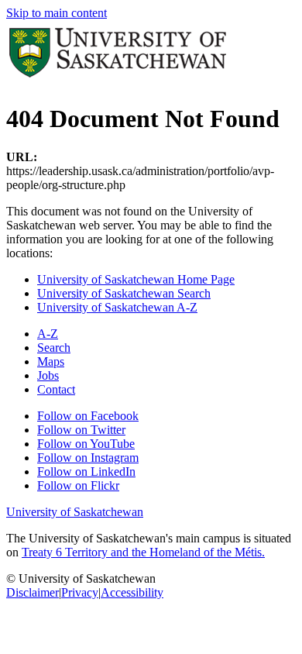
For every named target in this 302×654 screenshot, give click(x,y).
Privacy (79, 592)
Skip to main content (56, 12)
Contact (56, 389)
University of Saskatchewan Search (124, 293)
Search (53, 347)
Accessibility (132, 592)
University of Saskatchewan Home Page (136, 279)
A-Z (47, 333)
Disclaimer (32, 592)
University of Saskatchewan (74, 511)
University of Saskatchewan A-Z (117, 307)
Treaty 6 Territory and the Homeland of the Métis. (143, 552)
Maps (50, 361)
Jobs (48, 375)
